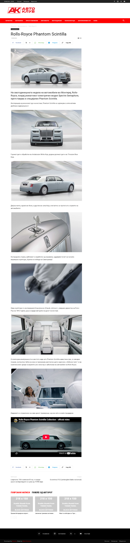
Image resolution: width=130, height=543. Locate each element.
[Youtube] (124, 1)
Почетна (8, 21)
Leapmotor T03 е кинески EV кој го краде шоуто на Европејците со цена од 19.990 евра (27, 481)
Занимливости (84, 21)
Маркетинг (34, 1)
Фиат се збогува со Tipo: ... (68, 513)
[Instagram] (117, 1)
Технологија (70, 21)
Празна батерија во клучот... (20, 513)
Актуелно (19, 21)
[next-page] (15, 517)
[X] (121, 1)
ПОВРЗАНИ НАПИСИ (20, 492)
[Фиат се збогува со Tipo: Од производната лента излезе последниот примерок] (70, 504)
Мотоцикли (57, 21)
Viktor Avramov (26, 541)
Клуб (95, 21)
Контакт (19, 1)
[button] (123, 21)
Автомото (45, 21)
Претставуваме (32, 21)
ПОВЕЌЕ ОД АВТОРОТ (42, 492)
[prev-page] (12, 517)
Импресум (26, 1)
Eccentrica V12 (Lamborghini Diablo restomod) (65, 480)
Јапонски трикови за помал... (45, 513)
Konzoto (14, 541)
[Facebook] (114, 1)
